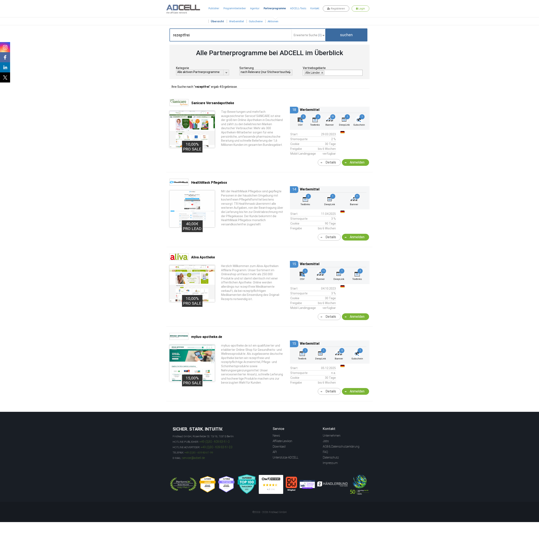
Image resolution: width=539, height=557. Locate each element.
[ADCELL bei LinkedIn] (5, 67)
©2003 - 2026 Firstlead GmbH (269, 512)
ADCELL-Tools (298, 8)
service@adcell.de (193, 458)
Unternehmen (331, 435)
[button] (346, 34)
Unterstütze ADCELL (285, 457)
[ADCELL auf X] (5, 77)
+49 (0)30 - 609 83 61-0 (214, 441)
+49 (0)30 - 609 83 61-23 (216, 447)
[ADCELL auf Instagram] (5, 47)
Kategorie (182, 68)
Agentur (254, 8)
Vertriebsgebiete (314, 68)
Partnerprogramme (275, 8)
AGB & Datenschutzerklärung (341, 446)
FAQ (325, 452)
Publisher (213, 8)
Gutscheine (256, 21)
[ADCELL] (271, 484)
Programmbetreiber (234, 8)
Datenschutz (331, 457)
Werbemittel (236, 21)
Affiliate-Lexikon (282, 441)
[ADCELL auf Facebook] (5, 57)
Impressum (330, 463)
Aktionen (273, 21)
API (275, 452)
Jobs (326, 441)
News (276, 435)
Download (279, 446)
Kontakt (314, 8)
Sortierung (246, 68)
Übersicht (217, 21)
